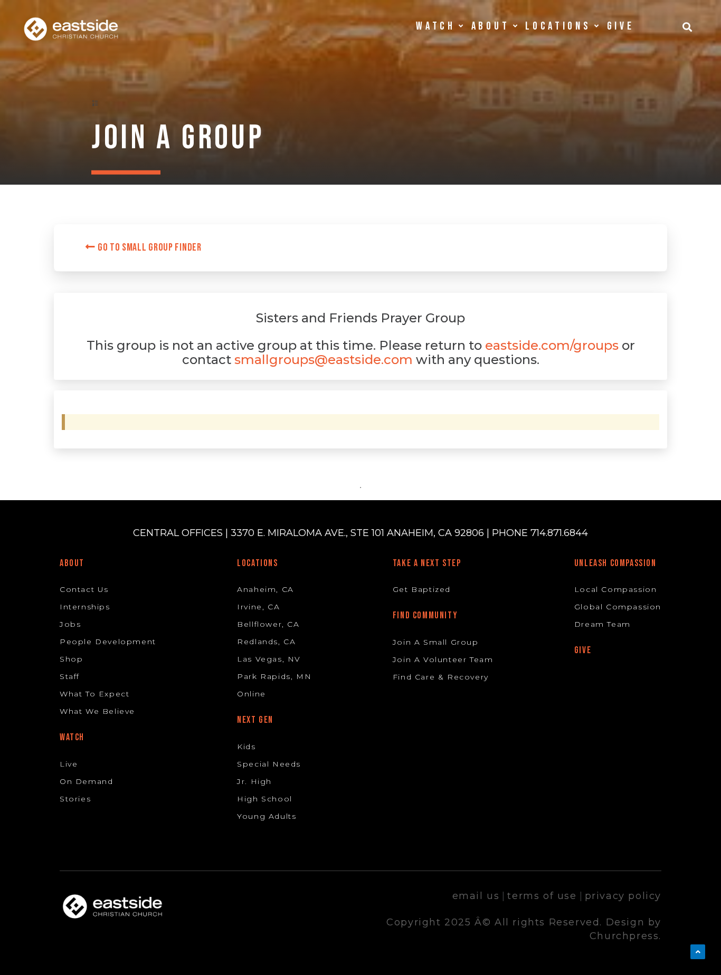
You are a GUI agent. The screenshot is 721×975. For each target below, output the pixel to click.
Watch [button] (436, 26)
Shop (71, 659)
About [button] (490, 26)
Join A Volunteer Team (443, 659)
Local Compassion (615, 589)
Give (620, 26)
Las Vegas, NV (269, 659)
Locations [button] (558, 26)
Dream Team (602, 624)
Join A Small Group (436, 642)
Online (251, 694)
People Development (108, 641)
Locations (257, 563)
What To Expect (94, 694)
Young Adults (266, 816)
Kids (246, 746)
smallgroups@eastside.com (323, 359)
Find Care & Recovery (441, 677)
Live (69, 764)
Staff (70, 676)
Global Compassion (617, 606)
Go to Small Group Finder (149, 247)
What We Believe (97, 711)
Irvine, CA (258, 606)
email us (476, 896)
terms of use (541, 896)
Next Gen (255, 719)
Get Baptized (422, 589)
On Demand (86, 781)
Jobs (70, 624)
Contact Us (84, 589)
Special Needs (269, 764)
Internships (85, 606)
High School (264, 799)
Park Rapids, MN (274, 676)
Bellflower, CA (268, 624)
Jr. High (254, 781)
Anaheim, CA (265, 589)
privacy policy (623, 896)
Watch (72, 737)
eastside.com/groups (552, 345)
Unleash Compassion (615, 563)
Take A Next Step (427, 563)
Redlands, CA (266, 641)
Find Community (425, 615)
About (72, 563)
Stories (75, 799)
